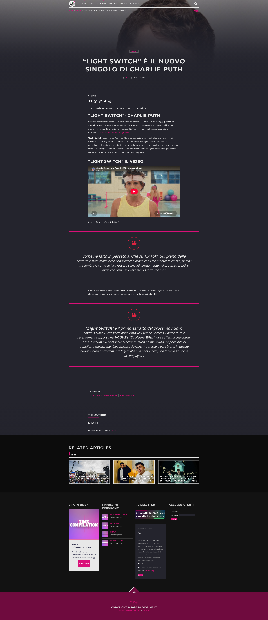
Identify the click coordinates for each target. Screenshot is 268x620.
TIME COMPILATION (118, 515)
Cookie (145, 610)
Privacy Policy (149, 571)
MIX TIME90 (115, 523)
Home (71, 10)
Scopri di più (89, 472)
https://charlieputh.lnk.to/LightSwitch (114, 132)
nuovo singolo (127, 396)
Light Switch (110, 396)
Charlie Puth (95, 396)
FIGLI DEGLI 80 (116, 540)
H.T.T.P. (113, 532)
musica (78, 10)
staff (127, 78)
